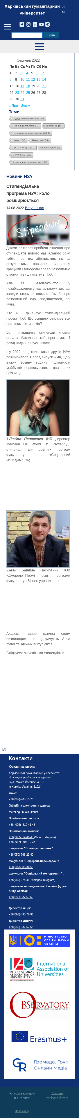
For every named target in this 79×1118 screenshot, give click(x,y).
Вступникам (22, 155)
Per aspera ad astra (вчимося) (31, 133)
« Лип (13, 105)
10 (22, 79)
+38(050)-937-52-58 (21, 927)
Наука (19, 140)
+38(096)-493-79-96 (21, 914)
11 (28, 79)
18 (28, 86)
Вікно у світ (40, 140)
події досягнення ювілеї (28, 118)
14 (44, 79)
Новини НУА (19, 176)
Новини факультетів (25, 125)
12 (33, 79)
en (63, 11)
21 (44, 86)
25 (28, 93)
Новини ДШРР (50, 147)
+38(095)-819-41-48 (21, 837)
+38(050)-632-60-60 (21, 897)
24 (22, 93)
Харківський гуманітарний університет (32, 9)
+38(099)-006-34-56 (21, 867)
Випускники (54, 125)
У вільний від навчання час (30, 162)
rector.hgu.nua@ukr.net (23, 812)
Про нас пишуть (23, 147)
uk (63, 6)
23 (17, 93)
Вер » (25, 105)
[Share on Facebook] (4, 750)
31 (22, 99)
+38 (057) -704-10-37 (22, 842)
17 (22, 86)
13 (38, 79)
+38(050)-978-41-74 (21, 880)
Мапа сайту (22, 1111)
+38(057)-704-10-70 (21, 799)
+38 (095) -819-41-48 (22, 824)
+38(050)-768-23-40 (21, 854)
